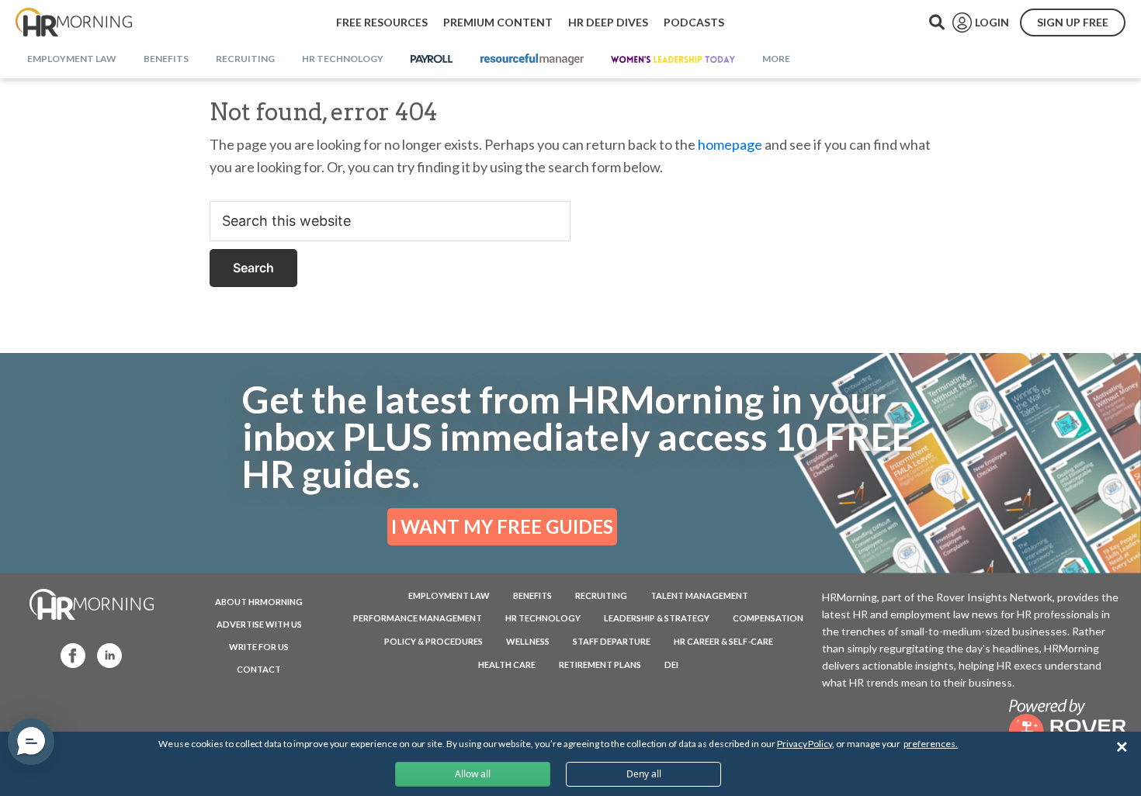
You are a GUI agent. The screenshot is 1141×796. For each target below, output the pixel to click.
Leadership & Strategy (656, 618)
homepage (730, 144)
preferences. (930, 743)
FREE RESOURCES (382, 22)
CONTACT (259, 669)
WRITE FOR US (259, 647)
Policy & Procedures (433, 641)
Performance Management (417, 618)
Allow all (473, 773)
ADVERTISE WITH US (259, 624)
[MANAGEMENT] (532, 59)
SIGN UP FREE (1072, 22)
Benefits (532, 595)
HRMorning (74, 22)
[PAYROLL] (432, 59)
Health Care (507, 664)
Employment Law (449, 595)
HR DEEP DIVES (608, 22)
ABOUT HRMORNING (259, 602)
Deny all (643, 773)
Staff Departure (611, 641)
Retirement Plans (600, 664)
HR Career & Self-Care (723, 641)
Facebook (68, 654)
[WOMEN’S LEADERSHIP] (673, 59)
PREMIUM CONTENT (498, 22)
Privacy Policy (804, 743)
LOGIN (992, 22)
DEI (671, 664)
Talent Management (699, 595)
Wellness (528, 641)
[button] (31, 741)
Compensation (768, 618)
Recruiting (601, 595)
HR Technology (543, 618)
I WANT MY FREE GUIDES (502, 526)
